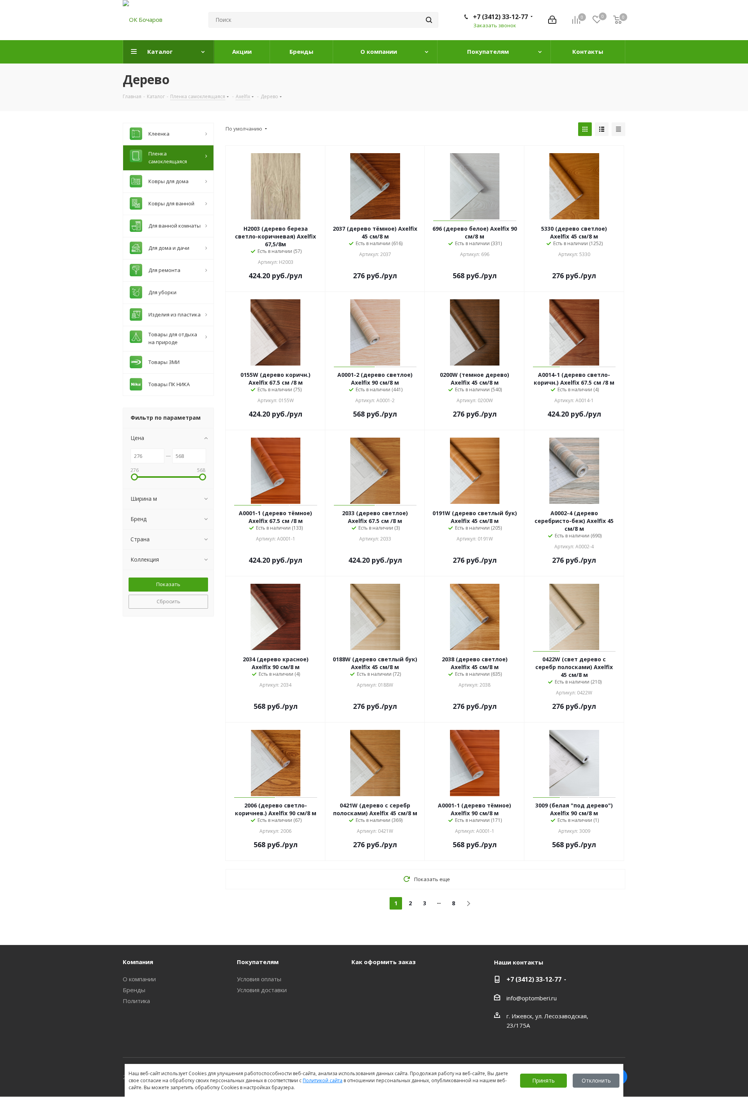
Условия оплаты (259, 979)
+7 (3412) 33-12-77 (500, 16)
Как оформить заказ (383, 962)
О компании (139, 979)
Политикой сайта (322, 1080)
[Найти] (429, 20)
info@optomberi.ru (531, 998)
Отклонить (596, 1080)
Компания (138, 962)
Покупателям (258, 962)
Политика (136, 1001)
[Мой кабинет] (552, 20)
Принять (543, 1080)
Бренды (134, 990)
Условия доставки (262, 990)
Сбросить (168, 601)
